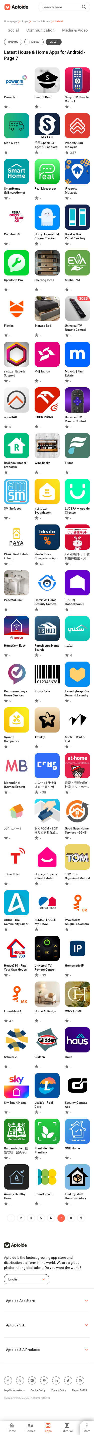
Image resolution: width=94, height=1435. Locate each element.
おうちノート (13, 828)
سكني (69, 645)
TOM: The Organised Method (77, 876)
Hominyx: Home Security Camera (46, 602)
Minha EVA (72, 280)
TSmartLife (11, 874)
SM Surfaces (12, 508)
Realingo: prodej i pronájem (15, 465)
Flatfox (9, 326)
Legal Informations (14, 1390)
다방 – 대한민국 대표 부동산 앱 (45, 785)
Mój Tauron (42, 371)
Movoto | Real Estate (74, 373)
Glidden (40, 1057)
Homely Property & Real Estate (46, 876)
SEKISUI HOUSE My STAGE (45, 922)
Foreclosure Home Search (47, 647)
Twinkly (40, 737)
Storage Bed (43, 326)
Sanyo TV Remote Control (77, 99)
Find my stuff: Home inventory (75, 1196)
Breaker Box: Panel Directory (75, 236)
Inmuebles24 (12, 1011)
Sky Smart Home (15, 1102)
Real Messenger (45, 188)
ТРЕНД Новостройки (74, 602)
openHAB (10, 417)
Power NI (10, 97)
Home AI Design (45, 1011)
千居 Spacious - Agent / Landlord (46, 145)
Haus (68, 1057)
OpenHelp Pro (13, 280)
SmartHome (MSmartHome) (14, 190)
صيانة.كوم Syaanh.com (43, 510)
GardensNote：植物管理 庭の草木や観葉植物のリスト (16, 1150)
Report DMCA (79, 1390)
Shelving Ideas (44, 280)
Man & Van (11, 143)
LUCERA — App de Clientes (77, 510)
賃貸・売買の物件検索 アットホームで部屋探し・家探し (77, 785)
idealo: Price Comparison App (46, 556)
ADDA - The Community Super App (16, 922)
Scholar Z (10, 1057)
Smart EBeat (43, 97)
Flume (69, 463)
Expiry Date (42, 691)
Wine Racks (42, 463)
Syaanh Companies (11, 739)
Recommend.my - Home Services (15, 693)
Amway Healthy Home (14, 1196)
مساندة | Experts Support (14, 373)
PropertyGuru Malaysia (74, 145)
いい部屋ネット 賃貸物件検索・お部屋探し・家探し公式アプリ (77, 556)
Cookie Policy (38, 1390)
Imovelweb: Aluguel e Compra (77, 922)
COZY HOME (73, 1011)
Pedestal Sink (13, 600)
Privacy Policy (58, 1390)
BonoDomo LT (44, 1194)
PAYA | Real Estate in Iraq (16, 556)
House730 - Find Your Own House (15, 967)
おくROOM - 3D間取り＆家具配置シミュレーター (47, 831)
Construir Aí (12, 234)
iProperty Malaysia (71, 190)
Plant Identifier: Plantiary (45, 1150)
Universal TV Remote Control (75, 328)
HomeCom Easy (15, 645)
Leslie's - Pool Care (44, 1105)
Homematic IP (74, 965)
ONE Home (72, 1148)
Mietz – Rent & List (75, 739)
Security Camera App (76, 1105)
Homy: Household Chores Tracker (47, 236)
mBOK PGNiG (44, 417)
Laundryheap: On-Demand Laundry (77, 693)
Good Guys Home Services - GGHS (76, 830)
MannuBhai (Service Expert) (14, 785)
